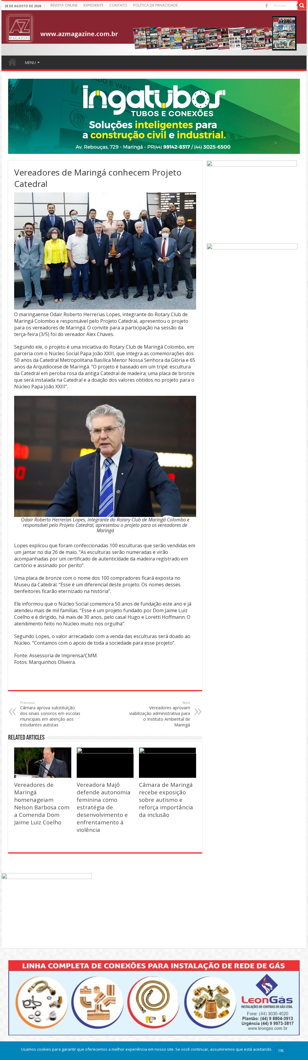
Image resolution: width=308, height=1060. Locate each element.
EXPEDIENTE (93, 5)
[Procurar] (301, 5)
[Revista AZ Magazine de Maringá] (154, 33)
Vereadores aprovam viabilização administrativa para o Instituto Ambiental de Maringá (159, 714)
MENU (30, 62)
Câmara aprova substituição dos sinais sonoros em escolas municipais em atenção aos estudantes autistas (50, 714)
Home (12, 62)
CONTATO (118, 5)
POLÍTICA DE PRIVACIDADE (155, 5)
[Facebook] (266, 5)
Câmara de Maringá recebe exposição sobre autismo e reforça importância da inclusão (166, 799)
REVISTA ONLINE (64, 5)
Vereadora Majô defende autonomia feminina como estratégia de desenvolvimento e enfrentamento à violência (104, 807)
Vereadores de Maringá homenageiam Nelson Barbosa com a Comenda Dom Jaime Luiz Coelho (41, 803)
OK (281, 1051)
